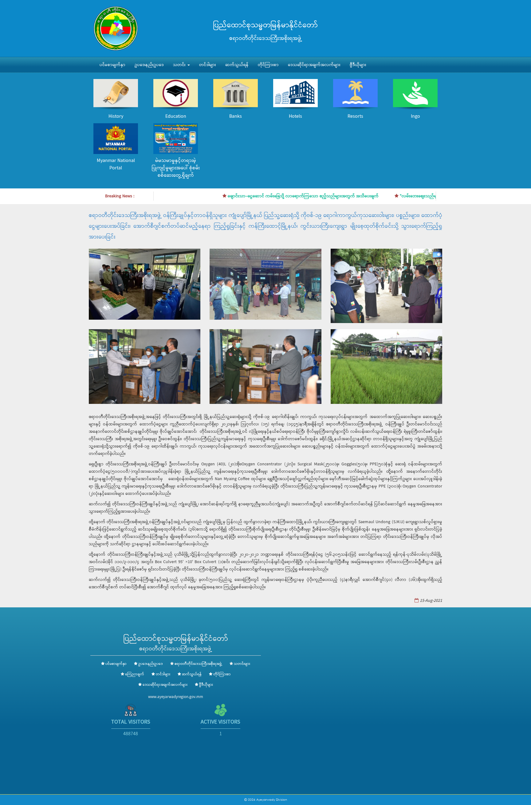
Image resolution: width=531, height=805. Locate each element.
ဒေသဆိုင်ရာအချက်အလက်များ (314, 64)
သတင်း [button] (180, 64)
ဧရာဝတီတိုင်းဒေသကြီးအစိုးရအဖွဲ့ (198, 664)
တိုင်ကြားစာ (268, 64)
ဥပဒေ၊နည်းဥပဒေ (149, 64)
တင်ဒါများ (207, 64)
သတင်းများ (242, 664)
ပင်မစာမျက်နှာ (112, 64)
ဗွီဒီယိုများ (358, 64)
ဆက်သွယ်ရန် (237, 64)
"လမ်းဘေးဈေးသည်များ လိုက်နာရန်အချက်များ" (417, 196)
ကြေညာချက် (134, 674)
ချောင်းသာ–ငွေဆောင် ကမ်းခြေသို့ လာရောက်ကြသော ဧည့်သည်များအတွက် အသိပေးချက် (280, 196)
